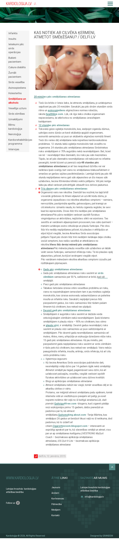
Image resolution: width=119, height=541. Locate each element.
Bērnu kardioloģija (15, 126)
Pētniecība (56, 504)
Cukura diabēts (17, 67)
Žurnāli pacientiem (14, 74)
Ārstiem (55, 493)
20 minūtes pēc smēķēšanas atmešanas (57, 96)
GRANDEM (108, 535)
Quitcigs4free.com (65, 403)
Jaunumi (55, 487)
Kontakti (55, 515)
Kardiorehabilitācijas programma (18, 141)
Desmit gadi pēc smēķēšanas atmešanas (67, 310)
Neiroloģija (14, 134)
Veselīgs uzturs (17, 108)
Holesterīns (15, 93)
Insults (12, 38)
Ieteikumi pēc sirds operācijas (16, 48)
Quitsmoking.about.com (72, 414)
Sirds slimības (16, 113)
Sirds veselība (16, 82)
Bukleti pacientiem (14, 59)
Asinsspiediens (17, 87)
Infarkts (13, 33)
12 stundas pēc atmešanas (54, 125)
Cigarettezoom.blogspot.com (70, 426)
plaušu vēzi (52, 325)
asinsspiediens (56, 110)
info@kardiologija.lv (94, 496)
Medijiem (55, 510)
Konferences (57, 498)
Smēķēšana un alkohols (17, 100)
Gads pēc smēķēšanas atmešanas (63, 269)
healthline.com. (55, 114)
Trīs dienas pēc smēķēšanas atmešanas (64, 188)
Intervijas (13, 149)
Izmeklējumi (15, 119)
